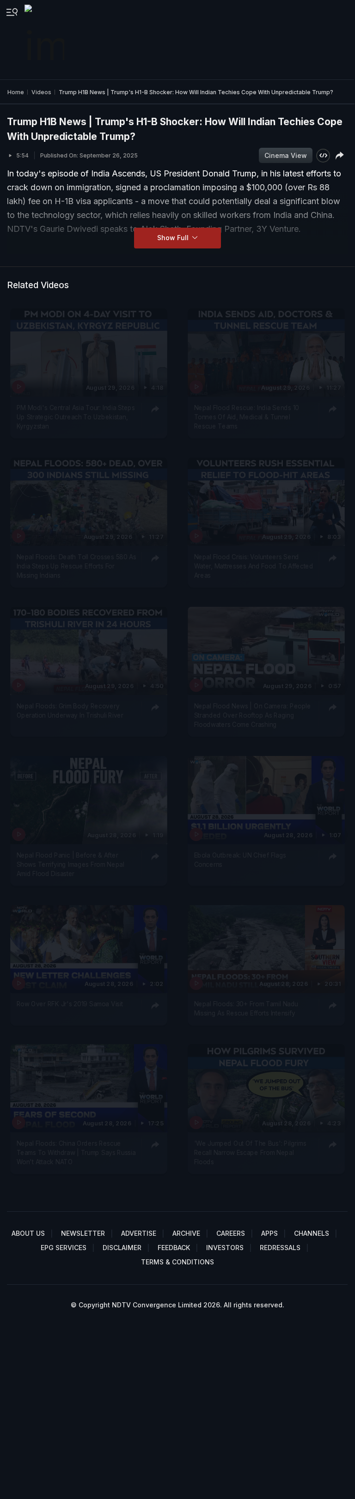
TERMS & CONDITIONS (177, 1262)
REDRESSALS (280, 1247)
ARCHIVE (186, 1233)
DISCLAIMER (122, 1247)
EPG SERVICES (63, 1247)
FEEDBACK (174, 1247)
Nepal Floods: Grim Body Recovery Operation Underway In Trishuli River (70, 710)
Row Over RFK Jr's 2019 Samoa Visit (70, 1003)
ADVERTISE (138, 1233)
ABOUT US (28, 1233)
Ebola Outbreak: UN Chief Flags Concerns (240, 859)
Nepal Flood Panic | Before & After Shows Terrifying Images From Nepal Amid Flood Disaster (70, 864)
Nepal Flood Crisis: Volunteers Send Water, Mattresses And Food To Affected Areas (253, 566)
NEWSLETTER (83, 1233)
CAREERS (230, 1233)
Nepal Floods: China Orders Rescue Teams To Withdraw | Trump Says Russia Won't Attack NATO (76, 1153)
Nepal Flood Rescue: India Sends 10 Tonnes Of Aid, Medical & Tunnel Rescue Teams (246, 417)
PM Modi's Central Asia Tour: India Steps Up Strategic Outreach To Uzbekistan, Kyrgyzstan (76, 417)
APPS (269, 1233)
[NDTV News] (45, 39)
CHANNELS (311, 1233)
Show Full (173, 238)
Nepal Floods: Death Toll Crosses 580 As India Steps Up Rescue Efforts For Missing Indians (76, 566)
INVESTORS (225, 1247)
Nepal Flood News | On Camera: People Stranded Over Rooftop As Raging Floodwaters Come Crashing (252, 715)
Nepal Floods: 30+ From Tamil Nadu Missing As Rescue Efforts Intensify (246, 1008)
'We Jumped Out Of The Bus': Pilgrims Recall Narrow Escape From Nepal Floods (250, 1153)
